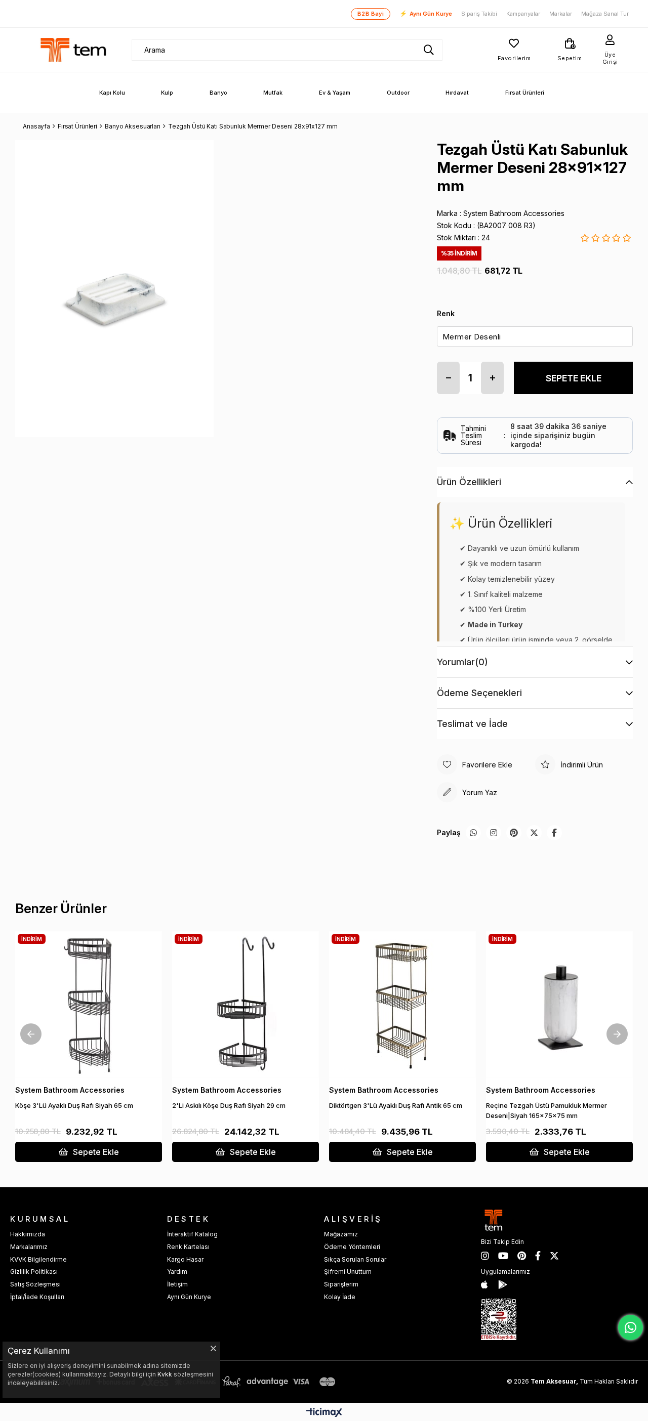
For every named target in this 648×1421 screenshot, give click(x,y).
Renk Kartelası (188, 1247)
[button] (553, 1061)
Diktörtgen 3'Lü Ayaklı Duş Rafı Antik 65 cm (395, 1105)
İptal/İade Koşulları (37, 1297)
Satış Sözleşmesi (35, 1284)
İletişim (177, 1284)
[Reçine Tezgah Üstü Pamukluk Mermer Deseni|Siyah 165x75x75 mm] (559, 1004)
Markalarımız (29, 1247)
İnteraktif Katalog (192, 1234)
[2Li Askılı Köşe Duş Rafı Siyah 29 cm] (245, 1004)
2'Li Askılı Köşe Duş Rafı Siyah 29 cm (229, 1105)
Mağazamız (341, 1234)
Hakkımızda (27, 1234)
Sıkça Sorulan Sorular (355, 1259)
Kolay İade (339, 1297)
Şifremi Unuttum (348, 1271)
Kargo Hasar (185, 1259)
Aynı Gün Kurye (425, 14)
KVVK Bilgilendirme (38, 1259)
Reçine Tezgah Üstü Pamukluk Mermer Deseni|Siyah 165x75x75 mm (546, 1110)
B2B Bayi (370, 13)
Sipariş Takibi (479, 14)
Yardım (177, 1271)
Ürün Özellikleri (469, 482)
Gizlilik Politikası (34, 1271)
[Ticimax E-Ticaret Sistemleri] (324, 1413)
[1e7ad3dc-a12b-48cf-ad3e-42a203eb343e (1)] (498, 1319)
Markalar (560, 14)
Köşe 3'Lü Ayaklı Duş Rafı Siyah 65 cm (74, 1105)
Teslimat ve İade (472, 723)
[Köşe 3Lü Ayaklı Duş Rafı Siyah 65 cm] (88, 1004)
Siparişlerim (341, 1284)
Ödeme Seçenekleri (479, 692)
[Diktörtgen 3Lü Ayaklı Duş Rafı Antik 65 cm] (402, 1004)
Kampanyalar (523, 14)
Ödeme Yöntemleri (352, 1247)
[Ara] (429, 50)
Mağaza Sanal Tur (605, 14)
